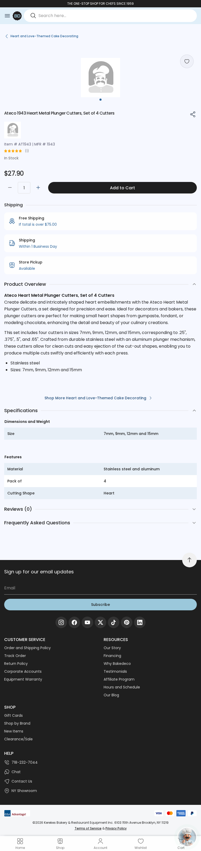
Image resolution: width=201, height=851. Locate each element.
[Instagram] (61, 622)
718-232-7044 (25, 762)
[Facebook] (74, 622)
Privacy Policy (116, 828)
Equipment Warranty (23, 679)
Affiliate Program (119, 679)
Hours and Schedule (122, 687)
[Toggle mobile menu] (7, 16)
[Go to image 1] (100, 100)
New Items (13, 731)
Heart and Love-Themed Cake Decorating (44, 36)
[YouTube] (87, 622)
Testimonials (115, 671)
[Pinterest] (126, 622)
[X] (100, 622)
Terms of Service (88, 828)
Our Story (112, 647)
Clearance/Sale (18, 739)
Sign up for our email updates (39, 571)
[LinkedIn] (140, 622)
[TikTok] (113, 622)
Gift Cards (13, 715)
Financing (112, 655)
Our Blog (111, 695)
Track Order (15, 655)
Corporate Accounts (23, 671)
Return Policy (16, 663)
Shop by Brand (17, 723)
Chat (16, 771)
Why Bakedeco (117, 663)
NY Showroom (24, 790)
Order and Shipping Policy (27, 647)
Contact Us (22, 781)
